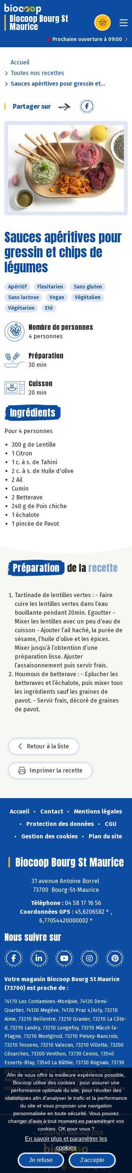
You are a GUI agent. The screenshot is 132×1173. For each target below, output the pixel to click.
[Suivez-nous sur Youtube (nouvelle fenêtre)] (64, 958)
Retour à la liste (48, 746)
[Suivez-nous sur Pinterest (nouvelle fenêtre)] (115, 958)
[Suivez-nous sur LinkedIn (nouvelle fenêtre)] (39, 958)
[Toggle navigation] (124, 25)
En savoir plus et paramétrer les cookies (66, 1142)
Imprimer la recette (55, 770)
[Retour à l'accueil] (22, 9)
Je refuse (41, 1160)
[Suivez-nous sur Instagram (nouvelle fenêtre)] (89, 958)
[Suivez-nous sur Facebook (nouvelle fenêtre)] (13, 958)
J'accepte (92, 1160)
